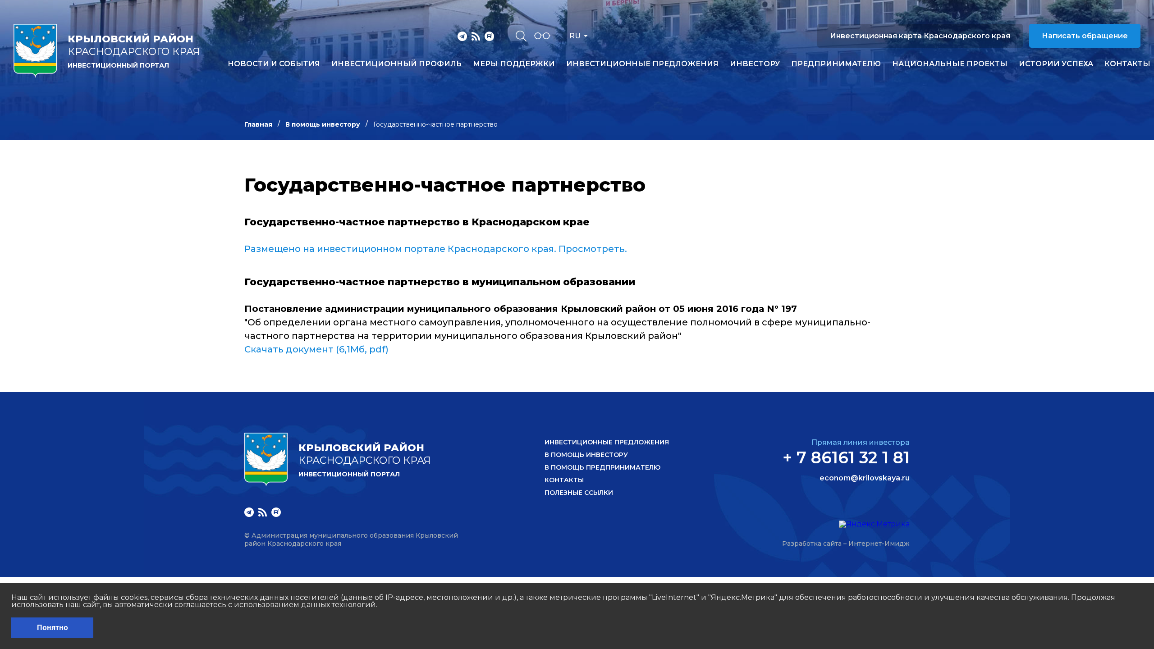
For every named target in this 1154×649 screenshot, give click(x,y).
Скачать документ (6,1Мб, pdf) (316, 349)
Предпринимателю (836, 64)
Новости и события (274, 64)
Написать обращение (1085, 36)
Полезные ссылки (579, 493)
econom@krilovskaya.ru (865, 478)
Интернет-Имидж (879, 543)
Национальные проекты (949, 64)
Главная (258, 124)
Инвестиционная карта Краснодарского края (920, 36)
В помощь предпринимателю (602, 467)
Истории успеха (1056, 64)
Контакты (1127, 64)
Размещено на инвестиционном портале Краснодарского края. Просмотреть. (435, 248)
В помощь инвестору (322, 124)
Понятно (52, 627)
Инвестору (755, 64)
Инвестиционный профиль (396, 64)
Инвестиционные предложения (642, 64)
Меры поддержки (514, 64)
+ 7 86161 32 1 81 (846, 457)
